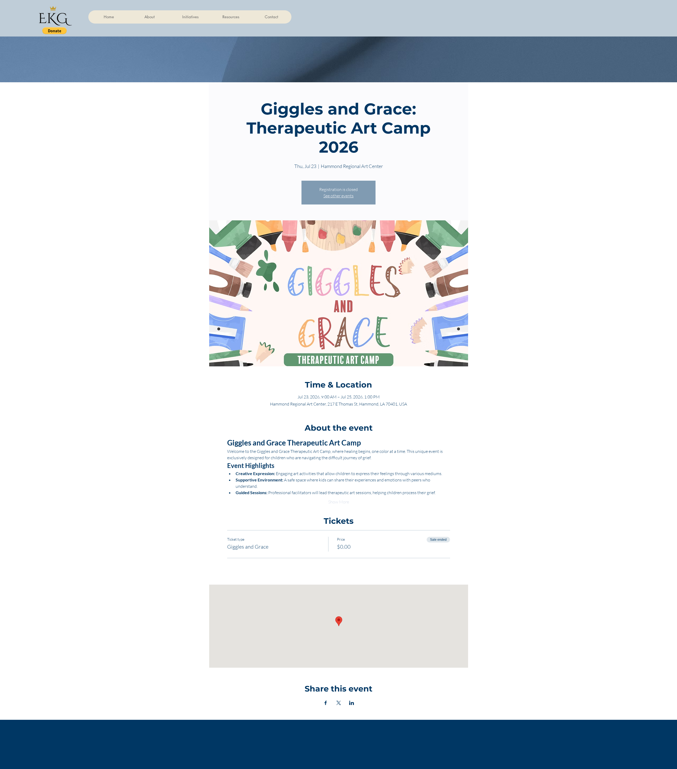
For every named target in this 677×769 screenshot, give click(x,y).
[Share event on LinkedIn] (351, 703)
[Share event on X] (338, 703)
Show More (338, 501)
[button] (54, 30)
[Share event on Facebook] (325, 703)
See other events (338, 195)
